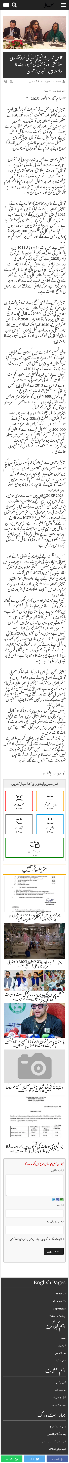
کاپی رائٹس (61, 1382)
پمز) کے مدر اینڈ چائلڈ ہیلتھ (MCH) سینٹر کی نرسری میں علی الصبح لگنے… (35, 964)
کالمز (63, 1338)
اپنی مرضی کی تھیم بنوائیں (54, 1441)
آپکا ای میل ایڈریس (55, 1221)
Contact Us (59, 1301)
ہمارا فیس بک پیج (58, 1426)
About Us (61, 1293)
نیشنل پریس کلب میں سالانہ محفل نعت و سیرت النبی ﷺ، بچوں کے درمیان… (34, 997)
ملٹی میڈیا (61, 1360)
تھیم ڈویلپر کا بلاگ (57, 1449)
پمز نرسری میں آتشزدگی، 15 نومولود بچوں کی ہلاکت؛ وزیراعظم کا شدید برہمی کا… (34, 917)
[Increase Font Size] (11, 82)
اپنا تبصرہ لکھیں (57, 1170)
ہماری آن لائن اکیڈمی (56, 1434)
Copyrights (59, 1308)
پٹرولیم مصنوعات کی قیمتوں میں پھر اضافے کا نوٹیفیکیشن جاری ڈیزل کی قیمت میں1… (34, 1149)
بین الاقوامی (60, 1353)
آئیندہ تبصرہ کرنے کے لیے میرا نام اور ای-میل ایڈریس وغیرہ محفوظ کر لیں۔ (35, 1239)
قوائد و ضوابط (59, 1397)
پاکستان (47, 774)
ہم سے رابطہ (60, 1389)
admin (58, 82)
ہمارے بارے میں (59, 1404)
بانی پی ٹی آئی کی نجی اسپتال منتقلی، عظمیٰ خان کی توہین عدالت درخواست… (34, 1089)
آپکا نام (60, 1205)
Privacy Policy (57, 1316)
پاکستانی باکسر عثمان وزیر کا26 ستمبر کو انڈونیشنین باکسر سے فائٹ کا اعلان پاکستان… (34, 1044)
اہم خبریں (62, 1345)
